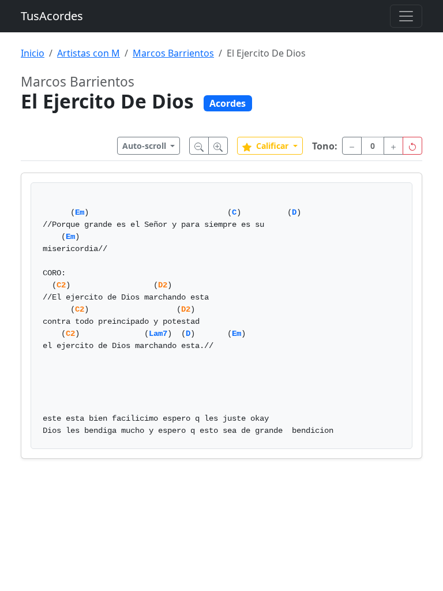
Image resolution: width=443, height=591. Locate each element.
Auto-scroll (145, 145)
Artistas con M (88, 53)
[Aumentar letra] (218, 146)
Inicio (32, 53)
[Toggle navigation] (406, 16)
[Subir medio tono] (393, 146)
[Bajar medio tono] (352, 146)
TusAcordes (52, 16)
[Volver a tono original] (412, 146)
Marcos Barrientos (173, 53)
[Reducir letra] (199, 146)
